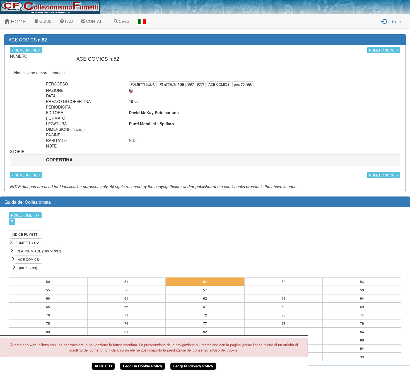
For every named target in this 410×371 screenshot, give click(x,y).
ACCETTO (103, 365)
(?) (64, 140)
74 (362, 315)
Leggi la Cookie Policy (142, 365)
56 (126, 290)
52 (205, 281)
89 (362, 340)
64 (362, 298)
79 (362, 323)
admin (393, 21)
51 (126, 281)
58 (284, 290)
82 (205, 331)
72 (205, 315)
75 (48, 323)
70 (48, 315)
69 (362, 306)
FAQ (68, 21)
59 (362, 290)
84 (362, 331)
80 (48, 331)
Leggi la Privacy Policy (193, 365)
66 (126, 306)
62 (205, 298)
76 (126, 323)
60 (48, 298)
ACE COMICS (219, 84)
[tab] (205, 160)
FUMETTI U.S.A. (143, 84)
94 (362, 348)
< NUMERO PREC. (26, 50)
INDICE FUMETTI (24, 215)
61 (126, 298)
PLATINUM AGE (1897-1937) (182, 84)
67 (205, 306)
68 (284, 306)
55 (48, 290)
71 (126, 315)
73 (284, 315)
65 (48, 306)
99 (362, 356)
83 (284, 331)
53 (284, 281)
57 (205, 290)
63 (284, 298)
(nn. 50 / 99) (243, 84)
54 (362, 281)
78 (284, 323)
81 (126, 331)
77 (205, 323)
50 (48, 281)
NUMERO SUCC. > (383, 50)
